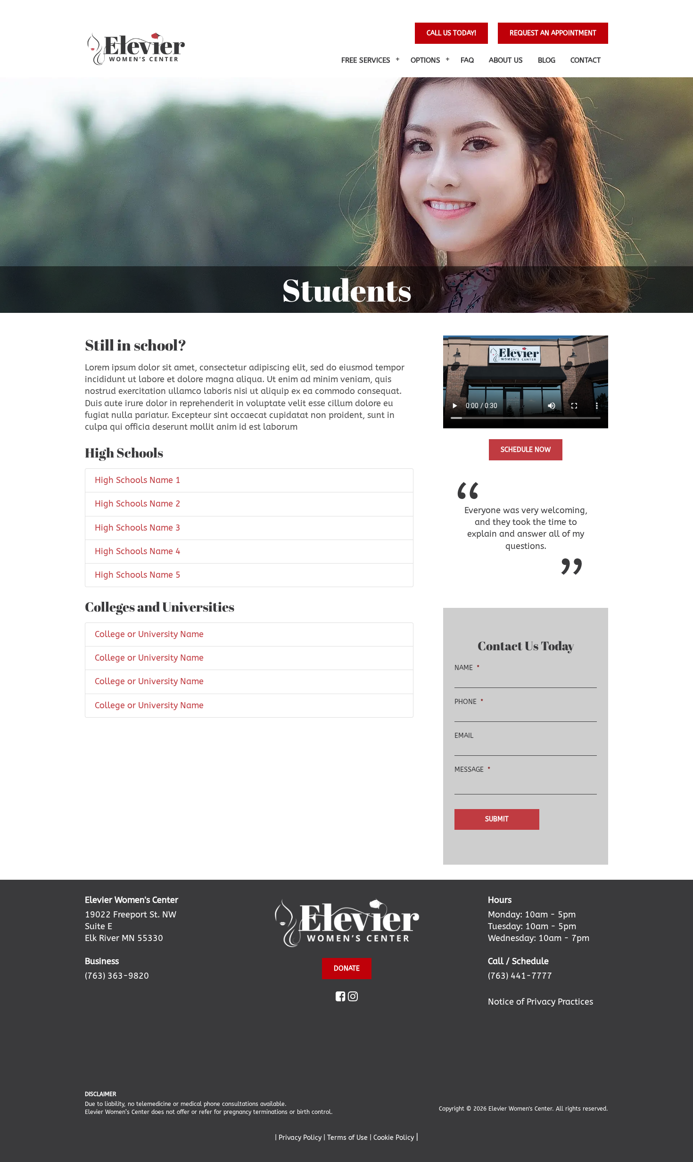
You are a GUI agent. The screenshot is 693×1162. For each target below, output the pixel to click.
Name (466, 668)
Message (472, 770)
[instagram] (353, 997)
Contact (585, 60)
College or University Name (149, 634)
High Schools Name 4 (138, 551)
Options (425, 60)
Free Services (365, 60)
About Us (506, 60)
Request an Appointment (553, 33)
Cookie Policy (394, 1138)
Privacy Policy (301, 1138)
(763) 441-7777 (520, 976)
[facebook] (341, 997)
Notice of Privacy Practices (540, 1002)
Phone (468, 702)
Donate (347, 969)
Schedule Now (526, 450)
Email (463, 736)
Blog (546, 60)
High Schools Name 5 (138, 575)
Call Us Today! (451, 33)
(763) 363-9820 (117, 976)
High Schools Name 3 (138, 528)
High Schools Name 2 (138, 504)
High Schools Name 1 (138, 480)
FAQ (467, 60)
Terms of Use (348, 1138)
